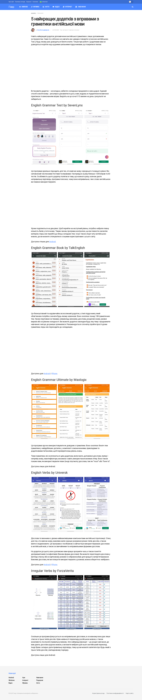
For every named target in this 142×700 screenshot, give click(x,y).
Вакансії (28, 1)
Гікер (11, 7)
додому (33, 13)
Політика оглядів (20, 1)
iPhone (54, 373)
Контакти (35, 1)
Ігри (23, 677)
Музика (36, 7)
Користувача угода (98, 693)
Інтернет (68, 7)
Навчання (82, 7)
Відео (57, 7)
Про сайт (11, 1)
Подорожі (39, 680)
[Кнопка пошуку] (132, 7)
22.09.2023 (55, 30)
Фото (47, 7)
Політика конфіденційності (115, 693)
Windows (12, 680)
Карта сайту (129, 693)
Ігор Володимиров (43, 30)
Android (25, 7)
